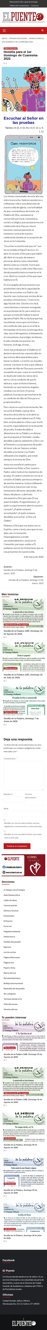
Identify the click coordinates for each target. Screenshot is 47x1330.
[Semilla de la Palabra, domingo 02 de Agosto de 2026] (23, 1172)
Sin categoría (23, 624)
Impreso (7, 947)
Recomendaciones (12, 978)
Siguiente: (26, 580)
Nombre (8, 794)
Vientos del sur (10, 1009)
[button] (4, 30)
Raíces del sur (10, 973)
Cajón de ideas (10, 900)
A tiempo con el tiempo (14, 890)
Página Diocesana (10, 48)
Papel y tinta (9, 968)
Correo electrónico (31, 796)
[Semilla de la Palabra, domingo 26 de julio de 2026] (23, 1217)
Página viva (9, 962)
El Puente (8, 921)
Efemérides (9, 916)
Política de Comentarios (19, 5)
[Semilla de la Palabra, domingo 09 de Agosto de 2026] (23, 1127)
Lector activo (10, 952)
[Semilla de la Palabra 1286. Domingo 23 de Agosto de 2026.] (23, 1036)
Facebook (9, 1260)
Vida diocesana (10, 1004)
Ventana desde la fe (13, 999)
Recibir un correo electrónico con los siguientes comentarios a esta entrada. (23, 825)
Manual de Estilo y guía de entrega (23, 2)
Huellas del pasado (12, 942)
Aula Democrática (12, 895)
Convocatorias (10, 905)
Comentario (10, 758)
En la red (7, 926)
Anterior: (20, 570)
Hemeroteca (9, 936)
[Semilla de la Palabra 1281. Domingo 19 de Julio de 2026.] (23, 656)
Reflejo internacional (13, 983)
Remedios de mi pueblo (14, 988)
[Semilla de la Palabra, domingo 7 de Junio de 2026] (23, 700)
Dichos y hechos (11, 910)
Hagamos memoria (12, 931)
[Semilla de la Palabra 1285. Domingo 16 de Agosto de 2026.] (23, 613)
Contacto (35, 5)
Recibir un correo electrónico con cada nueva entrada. (22, 836)
